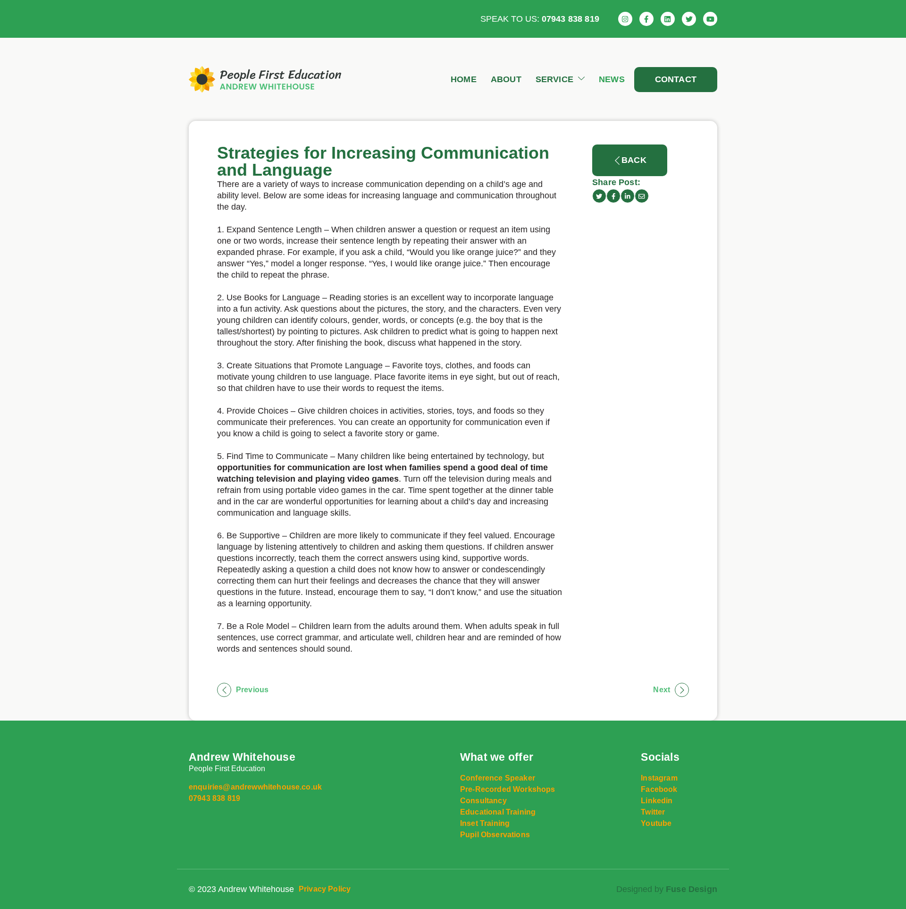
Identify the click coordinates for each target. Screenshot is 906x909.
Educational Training (498, 812)
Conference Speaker (497, 778)
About (506, 79)
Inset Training (485, 823)
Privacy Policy (325, 889)
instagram (659, 778)
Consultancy (483, 801)
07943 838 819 (570, 19)
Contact (675, 79)
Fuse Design (691, 889)
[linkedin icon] (628, 196)
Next (661, 690)
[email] (642, 196)
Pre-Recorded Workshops (507, 789)
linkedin (656, 801)
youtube (656, 823)
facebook (659, 789)
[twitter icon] (599, 196)
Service (554, 79)
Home (464, 79)
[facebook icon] (613, 196)
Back (633, 160)
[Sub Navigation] (579, 79)
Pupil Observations (495, 835)
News (612, 79)
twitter (653, 812)
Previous (252, 690)
